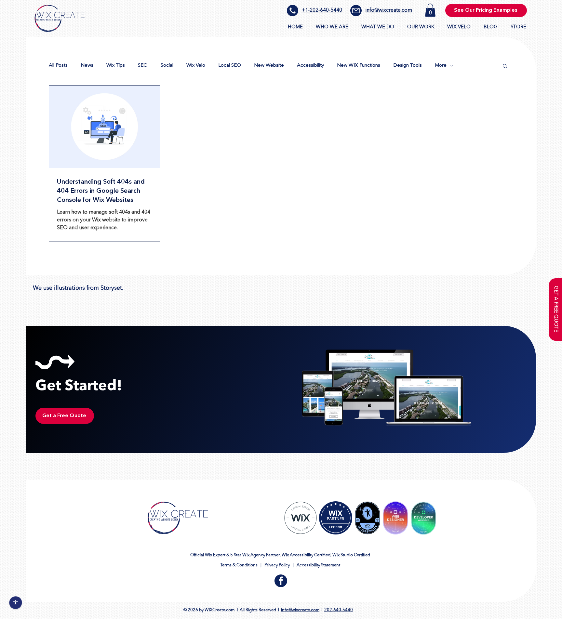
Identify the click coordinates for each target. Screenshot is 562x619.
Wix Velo (195, 65)
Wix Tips (115, 65)
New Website (269, 65)
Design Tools (407, 65)
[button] (430, 10)
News (87, 65)
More (441, 65)
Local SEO (229, 65)
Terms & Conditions (239, 565)
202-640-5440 (338, 610)
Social (167, 65)
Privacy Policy (277, 565)
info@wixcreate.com (389, 10)
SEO (143, 65)
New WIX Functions (358, 65)
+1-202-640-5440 (322, 10)
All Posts (58, 65)
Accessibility (310, 65)
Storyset (111, 288)
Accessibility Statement (318, 565)
